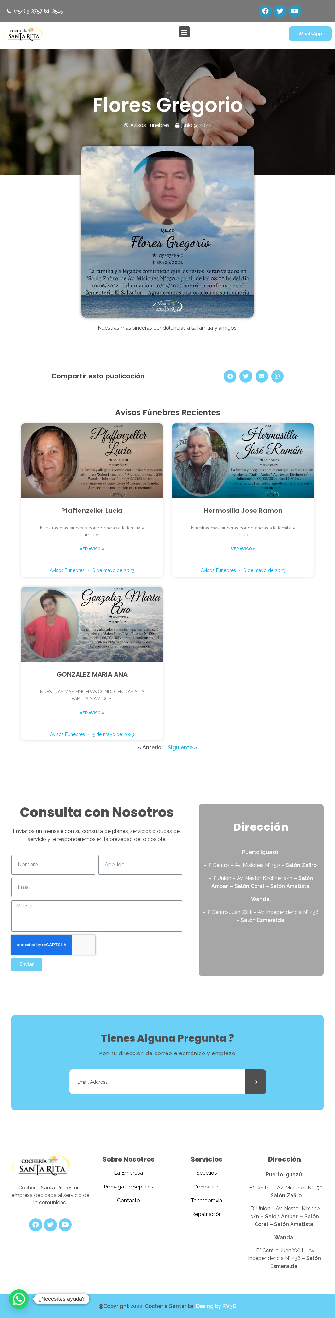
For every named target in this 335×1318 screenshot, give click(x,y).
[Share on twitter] (245, 376)
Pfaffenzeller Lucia (92, 510)
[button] (184, 31)
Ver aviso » (92, 549)
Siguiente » (182, 747)
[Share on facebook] (230, 376)
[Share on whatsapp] (277, 376)
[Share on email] (262, 376)
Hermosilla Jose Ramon (243, 510)
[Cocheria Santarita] (40, 1165)
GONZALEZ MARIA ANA (92, 674)
